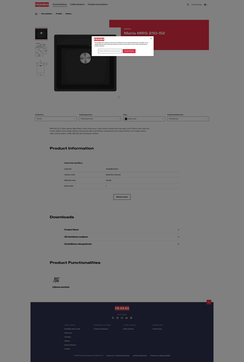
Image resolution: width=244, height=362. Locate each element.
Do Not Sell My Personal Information (110, 51)
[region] (123, 46)
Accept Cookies (129, 51)
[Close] (151, 38)
